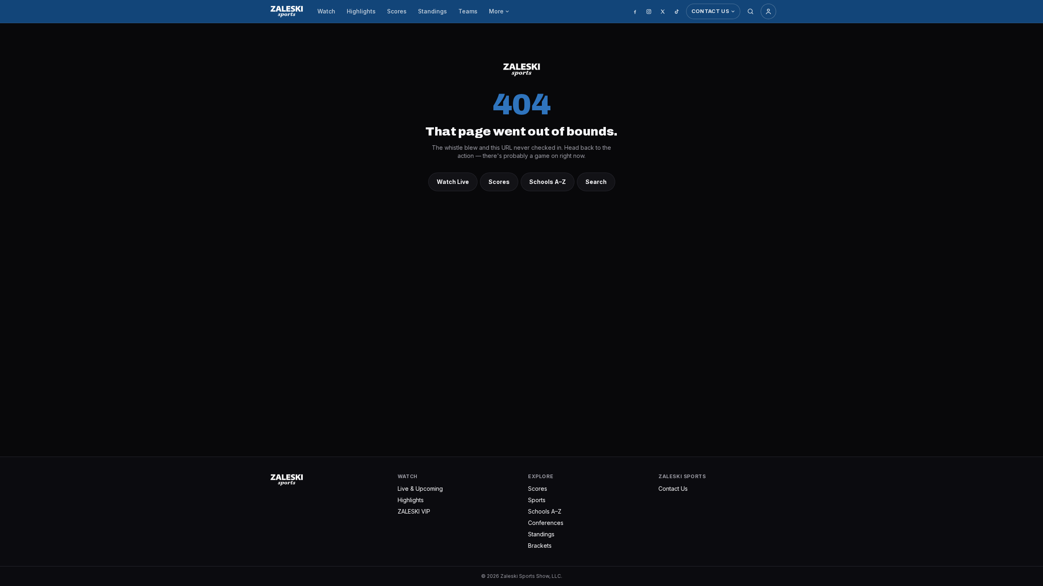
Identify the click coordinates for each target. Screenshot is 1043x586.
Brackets (540, 545)
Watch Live (453, 181)
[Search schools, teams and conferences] (750, 11)
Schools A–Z (547, 181)
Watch (326, 11)
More (496, 11)
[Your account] (768, 11)
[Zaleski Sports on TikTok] (676, 11)
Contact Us (710, 11)
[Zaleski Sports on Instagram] (649, 11)
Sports (537, 499)
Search (596, 181)
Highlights (361, 11)
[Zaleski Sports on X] (662, 11)
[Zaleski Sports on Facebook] (635, 11)
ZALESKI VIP (414, 511)
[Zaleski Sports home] (286, 11)
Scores (397, 11)
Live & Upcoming (420, 488)
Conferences (545, 522)
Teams (467, 11)
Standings (432, 11)
